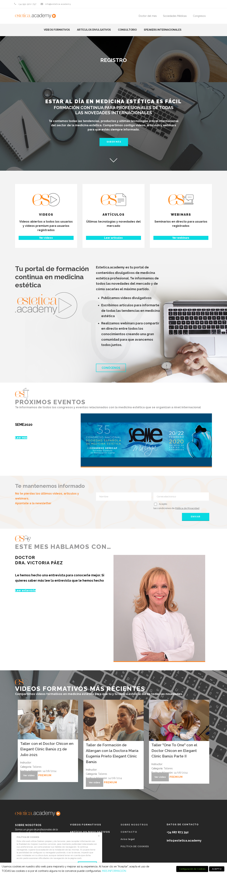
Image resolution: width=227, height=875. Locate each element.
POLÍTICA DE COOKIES (135, 846)
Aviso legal (128, 839)
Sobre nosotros (134, 824)
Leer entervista (25, 590)
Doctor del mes (148, 16)
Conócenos (111, 368)
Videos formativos (57, 29)
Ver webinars (180, 237)
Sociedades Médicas (175, 16)
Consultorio (127, 29)
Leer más (21, 437)
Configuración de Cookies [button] (192, 869)
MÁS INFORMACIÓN (114, 870)
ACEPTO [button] (217, 869)
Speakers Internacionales (162, 29)
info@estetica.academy (58, 4)
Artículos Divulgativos (94, 29)
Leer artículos (113, 237)
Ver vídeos (46, 237)
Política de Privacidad (187, 508)
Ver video (29, 775)
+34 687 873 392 (178, 832)
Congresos (199, 16)
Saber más (114, 142)
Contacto (129, 832)
